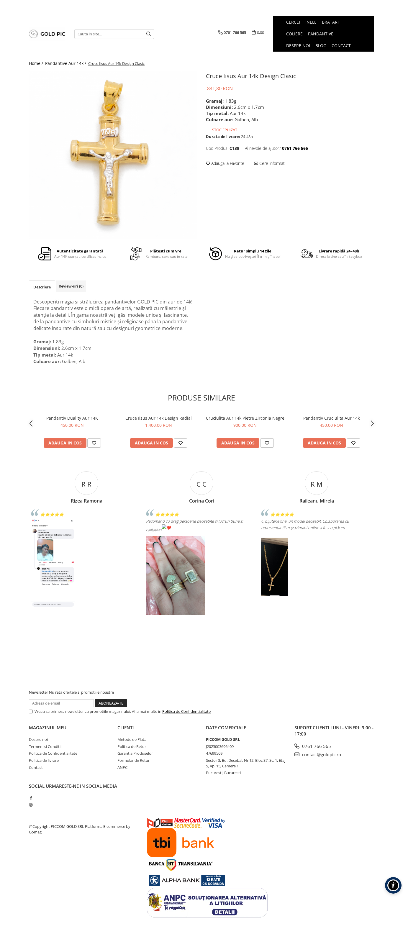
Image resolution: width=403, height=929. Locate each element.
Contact (36, 767)
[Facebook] (31, 797)
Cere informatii (272, 163)
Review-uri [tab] (71, 286)
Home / (36, 63)
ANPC (122, 767)
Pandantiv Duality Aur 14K (72, 418)
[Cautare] (148, 34)
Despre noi (38, 739)
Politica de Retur (131, 746)
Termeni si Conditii (45, 746)
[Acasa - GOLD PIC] (47, 34)
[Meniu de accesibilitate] (393, 885)
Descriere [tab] (42, 287)
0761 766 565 (316, 746)
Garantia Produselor (135, 753)
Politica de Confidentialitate (186, 711)
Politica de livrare (44, 760)
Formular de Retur (133, 760)
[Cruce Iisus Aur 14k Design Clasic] (113, 155)
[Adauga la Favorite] (94, 443)
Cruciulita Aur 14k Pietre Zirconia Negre (245, 418)
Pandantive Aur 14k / (66, 63)
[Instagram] (31, 804)
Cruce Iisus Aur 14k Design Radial (158, 418)
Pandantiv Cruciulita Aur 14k (331, 418)
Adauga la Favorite (227, 163)
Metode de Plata (131, 739)
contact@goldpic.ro (321, 754)
